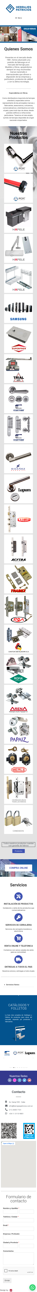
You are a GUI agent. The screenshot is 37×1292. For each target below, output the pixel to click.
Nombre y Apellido (11, 1208)
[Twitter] (24, 1080)
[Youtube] (29, 1080)
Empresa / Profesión (11, 1234)
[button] (18, 851)
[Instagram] (14, 1080)
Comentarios (8, 1251)
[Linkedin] (19, 1080)
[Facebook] (9, 1080)
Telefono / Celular (11, 1217)
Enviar (7, 1280)
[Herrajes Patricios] (18, 8)
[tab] (18, 985)
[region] (18, 34)
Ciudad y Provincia (11, 1242)
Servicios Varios (12, 985)
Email (6, 1225)
